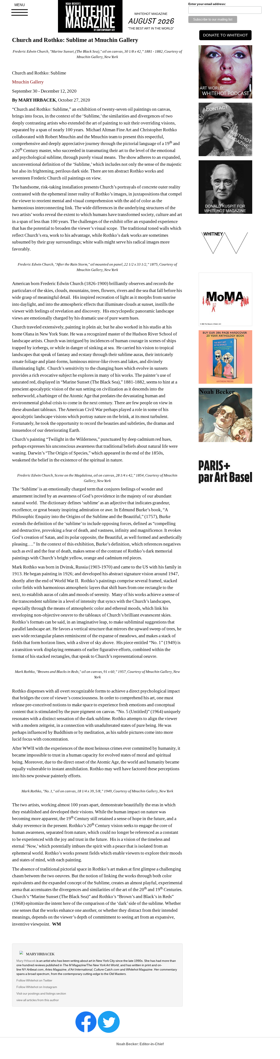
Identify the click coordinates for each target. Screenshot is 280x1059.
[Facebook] (86, 1021)
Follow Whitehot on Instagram (37, 987)
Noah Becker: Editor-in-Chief (140, 1044)
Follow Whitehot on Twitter (34, 980)
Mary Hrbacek (26, 960)
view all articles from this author (37, 1000)
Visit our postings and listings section (41, 993)
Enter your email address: (207, 4)
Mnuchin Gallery (28, 82)
